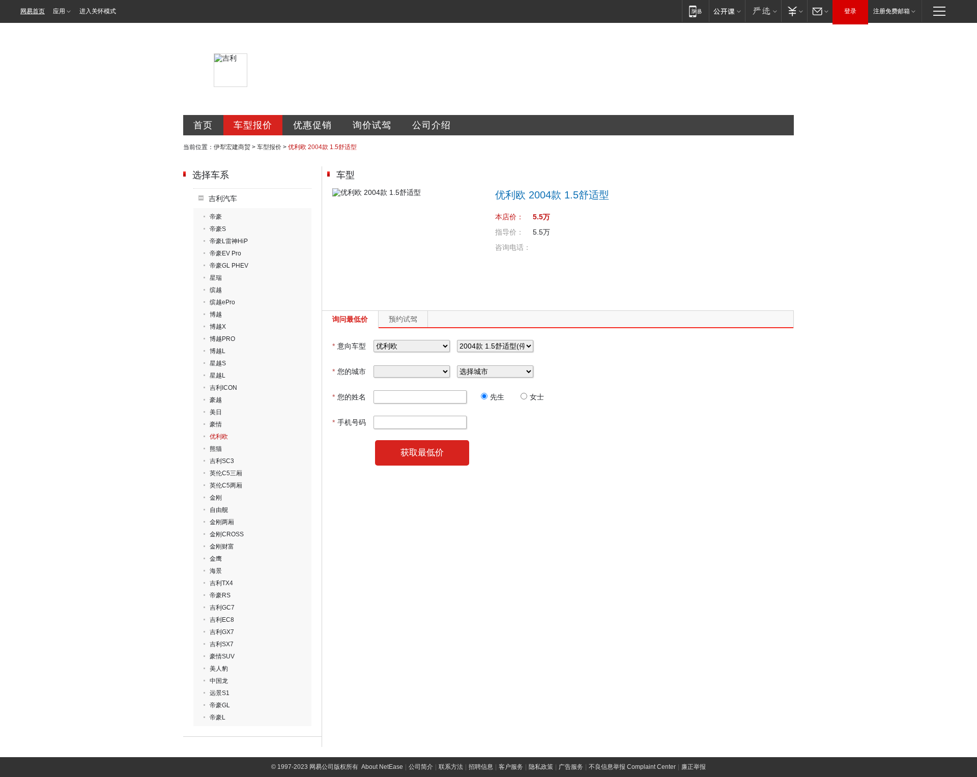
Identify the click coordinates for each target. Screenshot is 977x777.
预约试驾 (403, 319)
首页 (203, 125)
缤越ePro (222, 302)
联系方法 (451, 766)
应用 (59, 11)
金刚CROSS (227, 534)
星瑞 (216, 277)
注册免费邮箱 (891, 11)
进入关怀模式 (97, 11)
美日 (216, 412)
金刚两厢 (222, 522)
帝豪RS (220, 595)
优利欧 (219, 436)
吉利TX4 (221, 583)
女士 (537, 397)
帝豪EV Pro (225, 253)
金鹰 (216, 558)
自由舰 (219, 509)
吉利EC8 (222, 619)
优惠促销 (312, 125)
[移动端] (695, 11)
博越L (217, 351)
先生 (497, 397)
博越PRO (222, 338)
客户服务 (511, 766)
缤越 (216, 290)
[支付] (794, 11)
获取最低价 (422, 452)
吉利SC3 (222, 461)
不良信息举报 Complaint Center (632, 766)
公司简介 (421, 766)
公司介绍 (431, 125)
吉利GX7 (222, 632)
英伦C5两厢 (226, 485)
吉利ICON (223, 387)
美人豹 (219, 668)
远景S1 (219, 693)
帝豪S (218, 229)
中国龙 (219, 680)
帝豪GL (220, 705)
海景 (216, 570)
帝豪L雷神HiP (229, 241)
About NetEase (382, 766)
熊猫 (216, 448)
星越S (218, 363)
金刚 (216, 497)
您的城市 (349, 371)
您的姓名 (349, 397)
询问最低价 (350, 319)
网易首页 (32, 11)
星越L (217, 375)
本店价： (509, 217)
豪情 (216, 424)
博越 (216, 314)
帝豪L (217, 717)
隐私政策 (541, 766)
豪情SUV (222, 656)
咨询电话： (513, 247)
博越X (218, 326)
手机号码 (349, 422)
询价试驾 (372, 125)
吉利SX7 (222, 644)
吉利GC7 (222, 607)
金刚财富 (222, 546)
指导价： (509, 232)
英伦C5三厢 (226, 473)
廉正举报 (693, 766)
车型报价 (253, 125)
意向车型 (349, 346)
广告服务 (571, 766)
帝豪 (216, 216)
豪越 (216, 400)
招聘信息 (481, 766)
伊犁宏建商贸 (232, 147)
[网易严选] (763, 11)
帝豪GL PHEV (229, 265)
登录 (850, 11)
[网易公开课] (727, 11)
